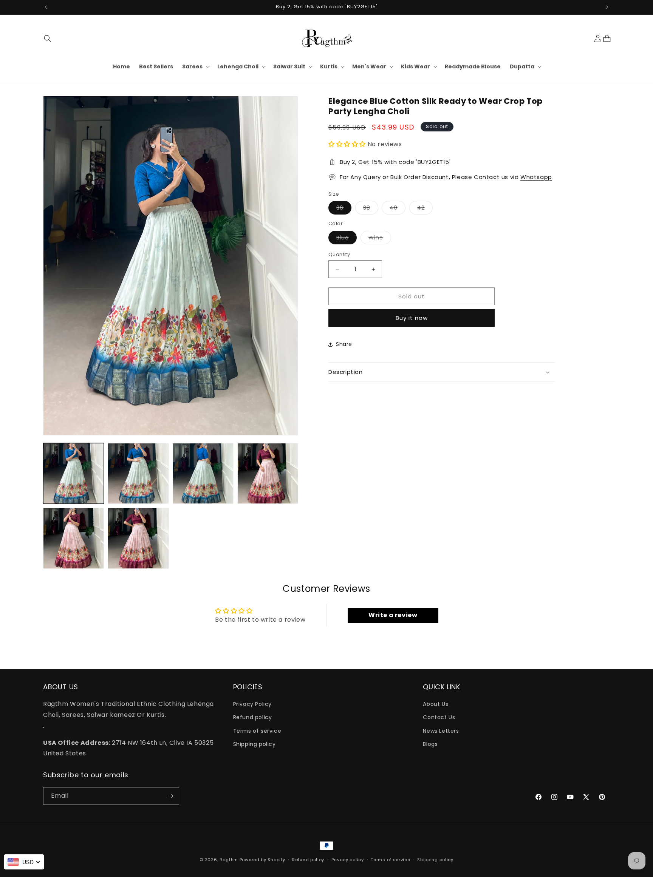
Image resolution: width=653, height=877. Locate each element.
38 (370, 209)
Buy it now (412, 318)
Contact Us (439, 717)
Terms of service (257, 731)
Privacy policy (347, 860)
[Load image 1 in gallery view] (73, 473)
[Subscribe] (170, 796)
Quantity (339, 254)
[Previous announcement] (45, 7)
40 (397, 209)
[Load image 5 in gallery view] (73, 538)
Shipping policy (254, 744)
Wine (379, 238)
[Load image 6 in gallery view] (138, 538)
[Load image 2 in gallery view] (138, 473)
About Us (435, 704)
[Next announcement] (607, 7)
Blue (346, 238)
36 (343, 209)
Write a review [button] (392, 615)
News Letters (441, 731)
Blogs (430, 744)
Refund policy (252, 717)
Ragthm (229, 860)
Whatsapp (536, 177)
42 (425, 209)
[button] (47, 38)
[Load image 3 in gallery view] (203, 473)
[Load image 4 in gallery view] (267, 473)
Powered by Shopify (262, 860)
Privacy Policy (252, 704)
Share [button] (344, 344)
